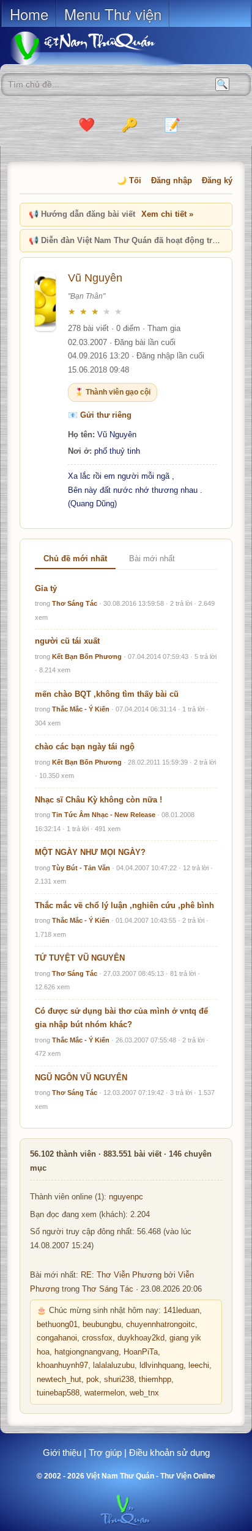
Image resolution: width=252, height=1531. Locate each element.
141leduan (181, 1310)
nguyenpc (126, 1197)
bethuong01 (57, 1324)
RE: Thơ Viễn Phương (121, 1275)
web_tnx (144, 1393)
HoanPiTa (141, 1352)
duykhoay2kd (141, 1338)
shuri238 (119, 1379)
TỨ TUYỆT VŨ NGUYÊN (80, 957)
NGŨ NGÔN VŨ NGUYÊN (81, 1077)
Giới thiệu (62, 1452)
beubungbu (102, 1324)
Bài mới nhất (152, 558)
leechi (198, 1365)
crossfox (97, 1338)
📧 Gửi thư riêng (100, 415)
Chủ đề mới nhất (75, 558)
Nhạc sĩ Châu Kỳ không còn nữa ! (98, 799)
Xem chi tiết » (167, 214)
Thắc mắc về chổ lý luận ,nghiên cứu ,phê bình (124, 905)
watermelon (104, 1393)
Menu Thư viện (112, 13)
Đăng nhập (171, 180)
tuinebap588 (58, 1393)
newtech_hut (59, 1379)
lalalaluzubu (114, 1365)
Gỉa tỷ (46, 588)
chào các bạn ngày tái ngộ (85, 746)
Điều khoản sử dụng (169, 1452)
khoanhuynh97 (62, 1365)
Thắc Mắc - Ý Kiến (80, 709)
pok (92, 1379)
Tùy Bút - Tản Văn (81, 867)
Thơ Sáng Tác (74, 603)
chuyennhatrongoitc (160, 1324)
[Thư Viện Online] (98, 48)
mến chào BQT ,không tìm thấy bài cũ (107, 694)
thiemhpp (155, 1379)
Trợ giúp (105, 1452)
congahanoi (57, 1338)
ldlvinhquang (161, 1365)
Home (29, 13)
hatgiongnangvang (86, 1352)
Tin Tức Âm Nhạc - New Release (103, 814)
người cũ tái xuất (67, 640)
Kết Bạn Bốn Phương (87, 656)
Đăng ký (217, 180)
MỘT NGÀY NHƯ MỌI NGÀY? (90, 852)
